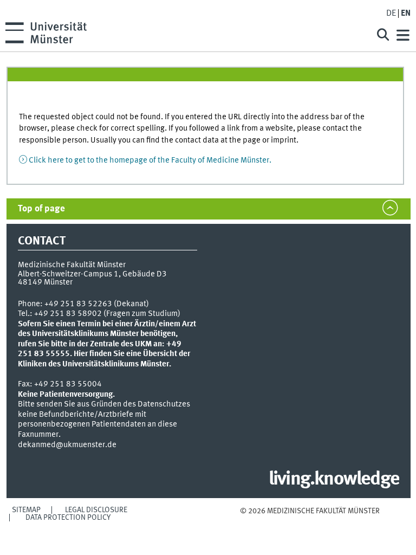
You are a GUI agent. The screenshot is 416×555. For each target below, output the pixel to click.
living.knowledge (334, 479)
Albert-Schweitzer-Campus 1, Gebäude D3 (92, 274)
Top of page (41, 209)
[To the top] (309, 521)
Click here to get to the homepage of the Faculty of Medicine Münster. (150, 160)
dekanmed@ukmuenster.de (67, 445)
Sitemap (26, 510)
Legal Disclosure (96, 510)
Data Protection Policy (67, 517)
